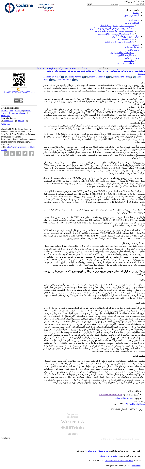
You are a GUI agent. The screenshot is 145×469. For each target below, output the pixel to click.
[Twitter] (25, 153)
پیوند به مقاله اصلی (124, 398)
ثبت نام (136, 12)
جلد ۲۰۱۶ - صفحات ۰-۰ (76, 68)
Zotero (21, 120)
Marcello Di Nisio (51, 76)
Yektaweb (136, 465)
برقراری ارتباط (132, 58)
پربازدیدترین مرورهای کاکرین (125, 36)
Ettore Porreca (75, 76)
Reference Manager (18, 113)
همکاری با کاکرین (125, 55)
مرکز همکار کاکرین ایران (122, 52)
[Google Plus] (6, 153)
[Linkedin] (12, 153)
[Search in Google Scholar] (62, 77)
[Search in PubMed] (66, 77)
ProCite (4, 113)
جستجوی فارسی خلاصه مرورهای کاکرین (114, 31)
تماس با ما (129, 60)
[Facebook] (31, 153)
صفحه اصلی (133, 20)
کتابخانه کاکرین (132, 23)
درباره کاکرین (133, 50)
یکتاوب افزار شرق (108, 456)
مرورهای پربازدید (126, 39)
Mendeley (8, 120)
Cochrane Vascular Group (110, 394)
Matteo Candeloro (97, 76)
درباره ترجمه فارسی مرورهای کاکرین (116, 33)
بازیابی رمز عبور (131, 15)
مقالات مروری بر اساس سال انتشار (117, 25)
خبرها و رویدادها (131, 47)
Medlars (27, 110)
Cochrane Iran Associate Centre (119, 460)
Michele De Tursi (121, 76)
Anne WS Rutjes (63, 79)
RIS (11, 110)
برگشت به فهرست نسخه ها (50, 68)
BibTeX (4, 110)
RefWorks (5, 115)
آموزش (135, 44)
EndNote (19, 110)
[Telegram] (18, 153)
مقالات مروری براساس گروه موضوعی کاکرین (112, 28)
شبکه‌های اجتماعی (125, 63)
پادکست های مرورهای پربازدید (119, 41)
